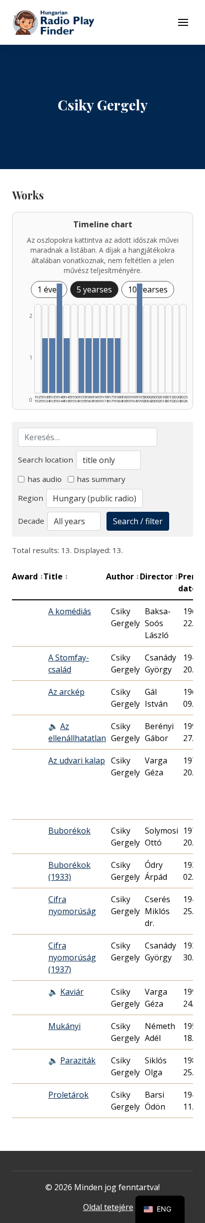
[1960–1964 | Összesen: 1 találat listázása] (89, 365)
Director (159, 576)
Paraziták (78, 1060)
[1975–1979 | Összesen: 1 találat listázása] (110, 365)
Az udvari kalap (76, 760)
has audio (44, 479)
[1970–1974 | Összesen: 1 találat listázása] (103, 365)
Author (122, 576)
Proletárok (68, 1094)
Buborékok (69, 830)
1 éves (49, 289)
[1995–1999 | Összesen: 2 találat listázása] (140, 338)
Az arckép (66, 691)
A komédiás (69, 611)
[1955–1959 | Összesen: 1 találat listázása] (82, 365)
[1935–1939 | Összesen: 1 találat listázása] (52, 365)
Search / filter (138, 521)
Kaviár (72, 991)
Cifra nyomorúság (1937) (72, 957)
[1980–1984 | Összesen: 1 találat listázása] (118, 365)
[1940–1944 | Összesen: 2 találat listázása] (60, 338)
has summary (101, 479)
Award (27, 576)
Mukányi (64, 1026)
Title (55, 576)
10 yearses (148, 289)
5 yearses (94, 289)
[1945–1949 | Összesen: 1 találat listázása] (67, 365)
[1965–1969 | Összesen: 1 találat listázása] (96, 365)
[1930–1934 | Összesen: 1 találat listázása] (45, 365)
